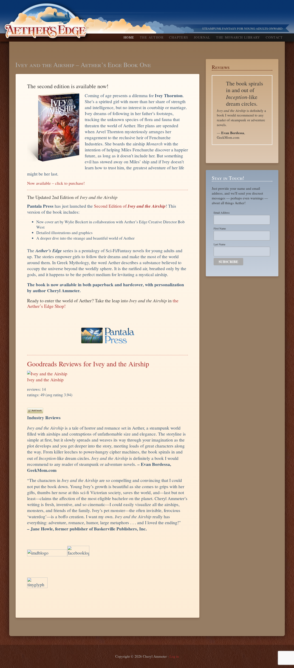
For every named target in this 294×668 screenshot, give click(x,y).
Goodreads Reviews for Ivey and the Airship (88, 363)
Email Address (222, 212)
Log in (174, 656)
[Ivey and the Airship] (47, 373)
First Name (220, 228)
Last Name (219, 244)
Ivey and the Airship (45, 379)
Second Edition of (130, 206)
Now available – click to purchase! (56, 183)
